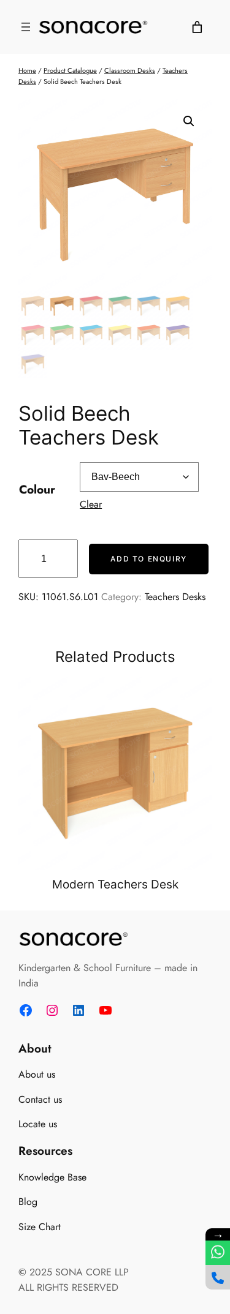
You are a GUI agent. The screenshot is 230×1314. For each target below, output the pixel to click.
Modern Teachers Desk (115, 884)
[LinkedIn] (78, 1010)
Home (27, 70)
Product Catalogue (70, 70)
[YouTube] (105, 1010)
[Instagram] (52, 1010)
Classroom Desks (129, 70)
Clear (91, 504)
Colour (37, 489)
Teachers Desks (175, 597)
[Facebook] (25, 1010)
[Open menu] (25, 27)
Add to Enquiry (148, 558)
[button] (189, 121)
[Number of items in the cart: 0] (197, 27)
